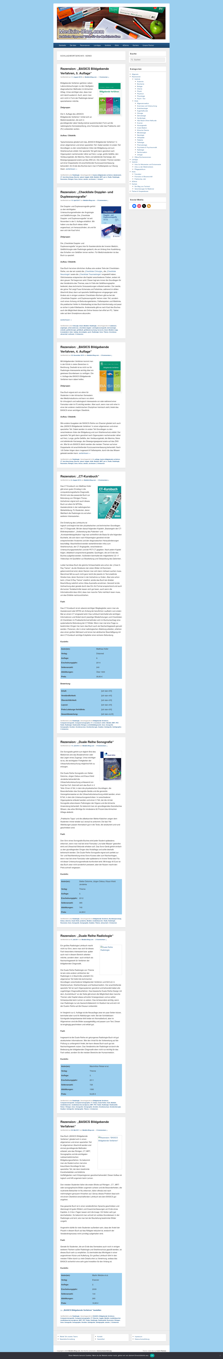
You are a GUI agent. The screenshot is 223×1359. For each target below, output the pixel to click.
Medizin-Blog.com (91, 77)
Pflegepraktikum (139, 169)
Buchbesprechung (115, 919)
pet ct (105, 177)
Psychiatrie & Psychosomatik (147, 147)
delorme (68, 921)
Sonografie (109, 725)
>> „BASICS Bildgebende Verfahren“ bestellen (80, 1310)
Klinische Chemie (143, 130)
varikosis (71, 334)
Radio (110, 177)
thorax (80, 179)
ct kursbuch (97, 723)
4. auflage (96, 459)
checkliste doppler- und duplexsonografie (93, 328)
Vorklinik (108, 45)
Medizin (96, 177)
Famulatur (137, 174)
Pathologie (140, 142)
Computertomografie (67, 723)
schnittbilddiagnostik (94, 725)
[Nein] (220, 1355)
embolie (63, 330)
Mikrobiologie (141, 133)
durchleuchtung (68, 177)
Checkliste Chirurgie (93, 271)
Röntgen (71, 179)
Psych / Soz (141, 98)
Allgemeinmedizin (143, 103)
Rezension (63, 179)
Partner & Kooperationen (140, 191)
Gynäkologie (141, 118)
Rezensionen (85, 45)
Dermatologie (141, 116)
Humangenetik (142, 125)
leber (71, 332)
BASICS (95, 1316)
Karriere (136, 45)
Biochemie (140, 84)
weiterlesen (71, 169)
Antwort (100, 179)
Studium (101, 727)
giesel (82, 177)
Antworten (79, 334)
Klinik (117, 45)
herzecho (100, 330)
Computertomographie (82, 723)
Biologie (139, 86)
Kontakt (99, 1336)
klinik (91, 177)
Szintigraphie (116, 727)
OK (152, 1355)
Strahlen (72, 727)
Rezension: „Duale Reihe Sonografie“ (87, 742)
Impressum (138, 1336)
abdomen (113, 326)
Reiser (62, 1107)
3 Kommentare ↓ (102, 200)
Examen (140, 123)
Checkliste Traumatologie (90, 274)
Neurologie (140, 135)
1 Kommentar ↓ (104, 77)
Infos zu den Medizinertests (143, 167)
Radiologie (75, 175)
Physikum (140, 94)
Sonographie (64, 727)
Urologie (140, 155)
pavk (89, 332)
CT (61, 177)
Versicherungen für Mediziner (144, 189)
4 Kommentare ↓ (102, 746)
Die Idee (73, 45)
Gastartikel (101, 1339)
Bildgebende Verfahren (100, 721)
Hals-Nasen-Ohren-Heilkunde (146, 120)
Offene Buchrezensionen (142, 157)
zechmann (92, 179)
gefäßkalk (80, 330)
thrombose (112, 332)
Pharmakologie (142, 145)
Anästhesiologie (142, 108)
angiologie (63, 328)
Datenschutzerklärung (142, 1339)
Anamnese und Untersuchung (147, 106)
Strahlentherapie (91, 727)
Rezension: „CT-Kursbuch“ (79, 476)
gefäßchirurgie (71, 330)
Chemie (139, 89)
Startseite (62, 45)
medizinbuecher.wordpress (81, 1105)
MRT (101, 177)
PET (117, 723)
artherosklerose (73, 328)
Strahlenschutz (81, 727)
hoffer (104, 723)
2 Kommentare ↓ (106, 355)
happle (87, 177)
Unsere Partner (148, 45)
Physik (139, 91)
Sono (76, 179)
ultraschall (63, 334)
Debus (62, 921)
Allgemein (135, 74)
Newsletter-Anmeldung (67, 1339)
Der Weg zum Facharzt (142, 186)
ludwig (76, 332)
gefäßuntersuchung (90, 330)
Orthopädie (140, 137)
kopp (116, 330)
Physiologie (141, 96)
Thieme (106, 332)
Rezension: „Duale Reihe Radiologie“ (86, 935)
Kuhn (108, 1103)
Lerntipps (97, 45)
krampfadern (64, 332)
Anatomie (140, 81)
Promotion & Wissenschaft (143, 176)
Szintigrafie (108, 727)
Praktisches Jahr (140, 179)
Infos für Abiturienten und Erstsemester (147, 164)
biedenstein (117, 175)
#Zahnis (126, 45)
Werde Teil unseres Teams (69, 1336)
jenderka (83, 921)
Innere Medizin (84, 326)
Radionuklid (76, 725)
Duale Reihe (76, 921)
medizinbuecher (97, 921)
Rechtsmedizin (142, 152)
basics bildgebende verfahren (103, 175)
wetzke (85, 179)
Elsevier (76, 177)
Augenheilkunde (142, 111)
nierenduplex (83, 332)
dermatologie (111, 328)
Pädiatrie (140, 140)
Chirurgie (75, 326)
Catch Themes (161, 1351)
